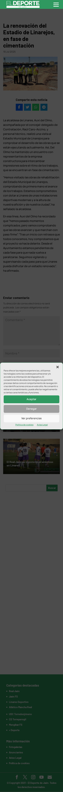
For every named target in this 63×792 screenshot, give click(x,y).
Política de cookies (24, 424)
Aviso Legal (42, 424)
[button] (57, 367)
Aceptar (31, 399)
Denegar (31, 409)
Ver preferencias (31, 418)
